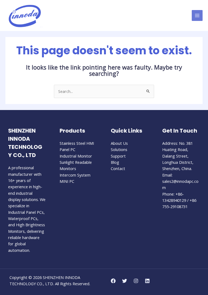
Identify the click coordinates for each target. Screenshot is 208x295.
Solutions (119, 149)
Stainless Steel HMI (77, 143)
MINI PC (67, 181)
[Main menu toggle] (197, 15)
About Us (119, 143)
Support (118, 156)
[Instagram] (136, 280)
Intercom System (75, 175)
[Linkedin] (147, 280)
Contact (118, 168)
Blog (115, 162)
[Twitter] (124, 280)
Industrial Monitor (76, 156)
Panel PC (67, 149)
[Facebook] (113, 280)
